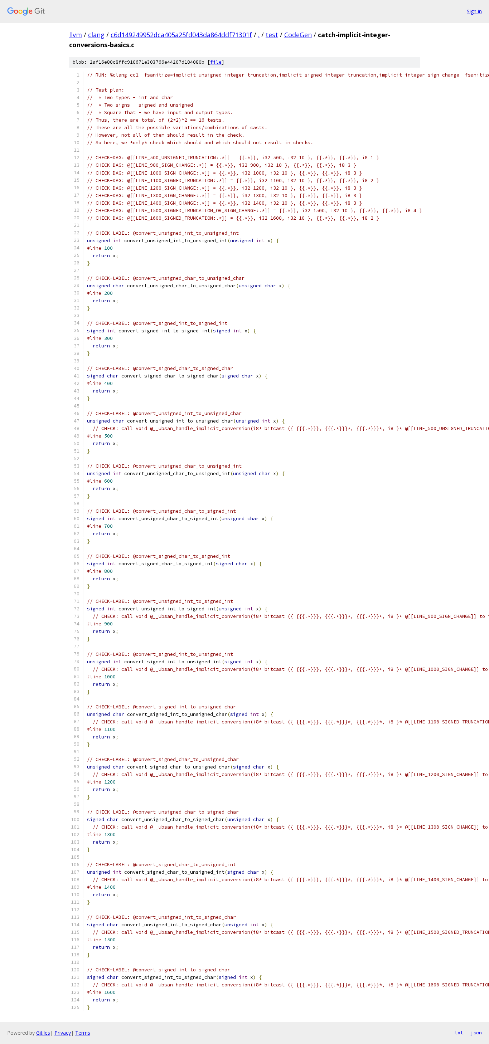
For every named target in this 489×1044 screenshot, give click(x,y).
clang (96, 34)
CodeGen (298, 34)
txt (459, 1032)
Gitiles (43, 1032)
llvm (75, 34)
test (272, 34)
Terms (82, 1032)
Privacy (62, 1032)
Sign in (474, 11)
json (476, 1032)
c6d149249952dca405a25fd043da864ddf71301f (181, 34)
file (216, 62)
